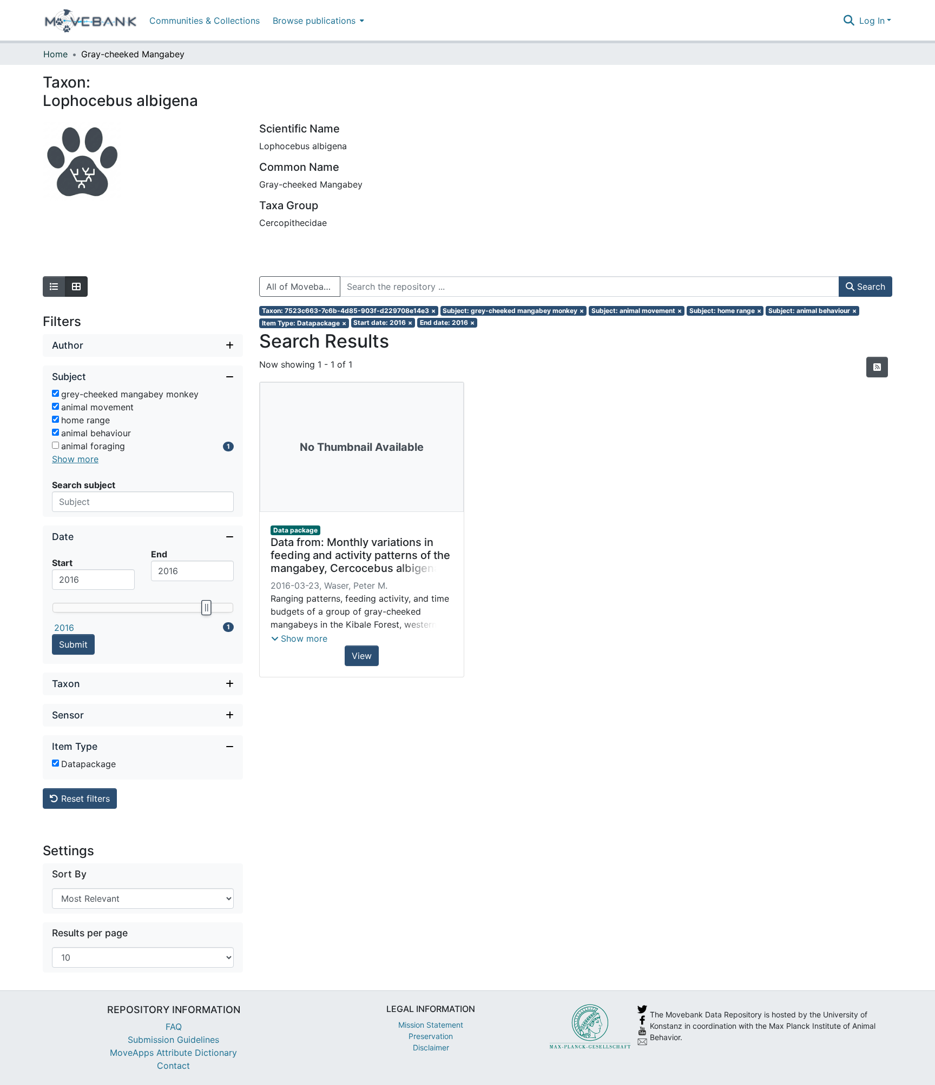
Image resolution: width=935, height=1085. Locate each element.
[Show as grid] (76, 286)
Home (55, 54)
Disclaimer (431, 1047)
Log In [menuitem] (872, 20)
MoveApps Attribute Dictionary (173, 1052)
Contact (173, 1065)
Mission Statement (430, 1024)
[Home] (91, 20)
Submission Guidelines (173, 1039)
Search (869, 286)
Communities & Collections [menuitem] (204, 20)
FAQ (174, 1026)
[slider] (206, 607)
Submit (73, 644)
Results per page (90, 932)
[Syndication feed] (877, 367)
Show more (75, 459)
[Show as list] (54, 286)
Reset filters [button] (84, 798)
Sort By (69, 874)
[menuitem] (317, 20)
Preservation (431, 1036)
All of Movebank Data (303, 286)
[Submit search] (849, 20)
